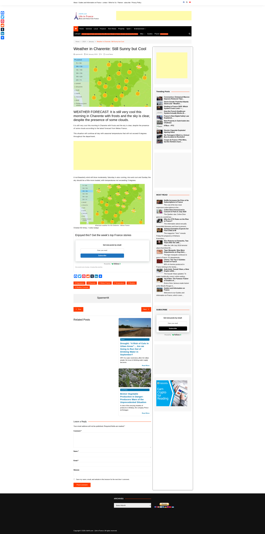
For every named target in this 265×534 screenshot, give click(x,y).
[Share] (2, 38)
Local (96, 29)
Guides (149, 34)
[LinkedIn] (2, 33)
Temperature (120, 283)
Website (76, 470)
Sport (128, 29)
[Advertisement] (154, 15)
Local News (109, 54)
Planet (161, 34)
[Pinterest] (2, 21)
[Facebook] (2, 13)
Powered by (107, 264)
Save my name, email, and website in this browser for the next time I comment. (102, 479)
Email (76, 460)
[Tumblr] (2, 29)
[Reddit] (2, 25)
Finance (103, 29)
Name (76, 451)
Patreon (120, 2)
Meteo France (105, 283)
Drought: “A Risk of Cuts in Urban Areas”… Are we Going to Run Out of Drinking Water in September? (134, 349)
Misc (142, 34)
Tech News (112, 29)
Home (81, 29)
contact (104, 2)
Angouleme (80, 283)
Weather (132, 283)
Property (121, 29)
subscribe (127, 2)
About (75, 2)
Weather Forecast (82, 287)
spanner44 (79, 54)
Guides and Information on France (89, 2)
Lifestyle (106, 34)
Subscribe (102, 255)
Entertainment (139, 29)
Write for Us (112, 2)
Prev (79, 309)
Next (145, 309)
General (89, 29)
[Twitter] (2, 17)
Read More (145, 365)
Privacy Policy (136, 2)
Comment (77, 431)
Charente (92, 283)
